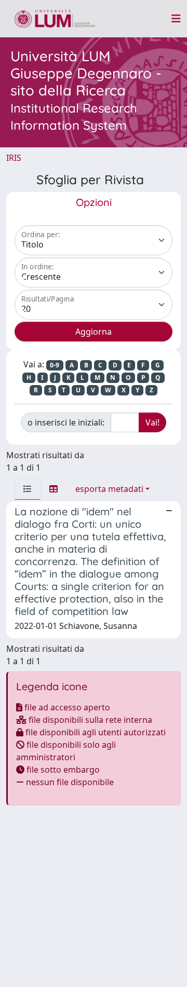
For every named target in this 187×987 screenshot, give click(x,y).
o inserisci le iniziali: (66, 422)
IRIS (13, 157)
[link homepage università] (54, 18)
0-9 (54, 365)
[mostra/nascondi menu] (176, 18)
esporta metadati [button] (109, 489)
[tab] (28, 489)
